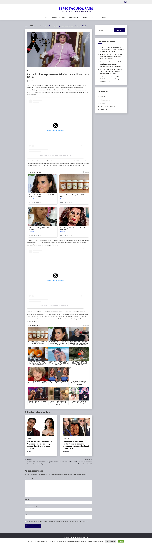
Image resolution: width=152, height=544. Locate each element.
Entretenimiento (74, 18)
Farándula (54, 18)
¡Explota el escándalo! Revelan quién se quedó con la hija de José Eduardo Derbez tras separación (112, 57)
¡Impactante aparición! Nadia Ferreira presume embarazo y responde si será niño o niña (76, 444)
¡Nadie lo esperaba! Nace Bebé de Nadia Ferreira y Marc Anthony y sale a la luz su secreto (112, 79)
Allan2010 (31, 81)
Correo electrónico (31, 507)
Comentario (29, 479)
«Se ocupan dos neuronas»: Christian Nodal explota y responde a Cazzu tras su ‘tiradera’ (39, 444)
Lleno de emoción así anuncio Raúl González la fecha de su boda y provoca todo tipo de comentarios (110, 64)
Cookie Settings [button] (110, 541)
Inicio (46, 18)
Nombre (28, 499)
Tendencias (62, 18)
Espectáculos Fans (76, 8)
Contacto (84, 18)
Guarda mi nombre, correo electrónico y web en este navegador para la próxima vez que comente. (57, 521)
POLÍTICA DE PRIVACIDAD (98, 18)
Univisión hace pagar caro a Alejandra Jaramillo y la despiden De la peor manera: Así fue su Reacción (111, 71)
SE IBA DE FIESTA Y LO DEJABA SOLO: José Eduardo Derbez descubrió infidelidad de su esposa (112, 49)
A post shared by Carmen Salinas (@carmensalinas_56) (55, 155)
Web (26, 514)
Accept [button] (121, 541)
